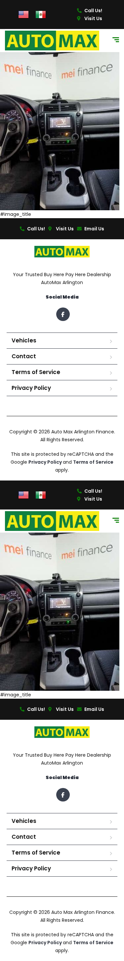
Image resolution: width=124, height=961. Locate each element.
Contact (24, 356)
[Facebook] (63, 314)
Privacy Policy (31, 388)
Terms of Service (36, 372)
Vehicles (24, 340)
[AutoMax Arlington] (52, 40)
